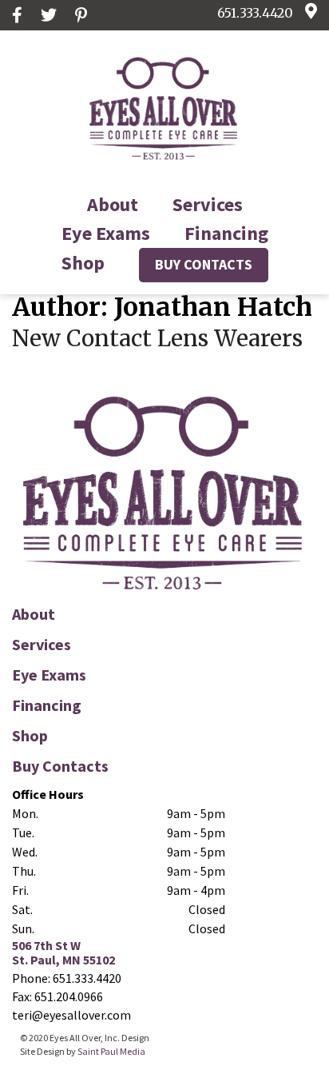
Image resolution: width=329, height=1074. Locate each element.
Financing (226, 233)
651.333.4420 (255, 13)
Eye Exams (105, 233)
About (112, 204)
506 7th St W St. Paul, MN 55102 (63, 952)
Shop (83, 262)
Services (207, 204)
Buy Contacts (203, 264)
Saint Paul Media (111, 1051)
